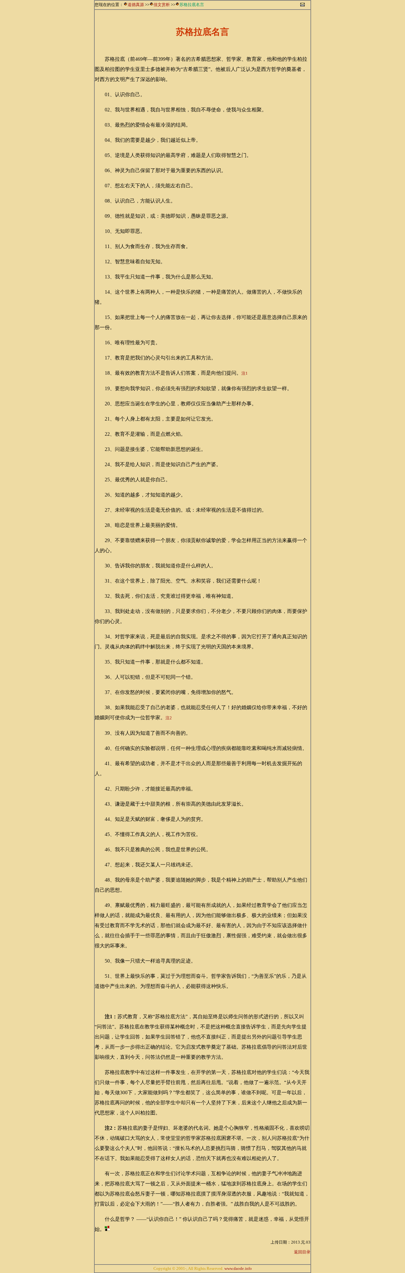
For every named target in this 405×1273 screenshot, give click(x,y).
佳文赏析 (161, 4)
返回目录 (302, 1252)
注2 (168, 717)
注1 (244, 373)
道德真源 (136, 4)
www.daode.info (238, 1268)
